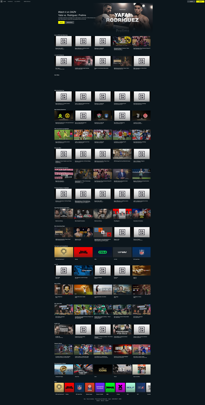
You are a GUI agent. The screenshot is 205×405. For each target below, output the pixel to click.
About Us (102, 400)
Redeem (98, 400)
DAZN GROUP (115, 399)
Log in (191, 1)
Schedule (10, 1)
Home (4, 1)
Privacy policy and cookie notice (101, 399)
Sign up (200, 1)
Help (85, 399)
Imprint (109, 399)
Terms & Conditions (90, 399)
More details (27, 1)
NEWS (120, 399)
